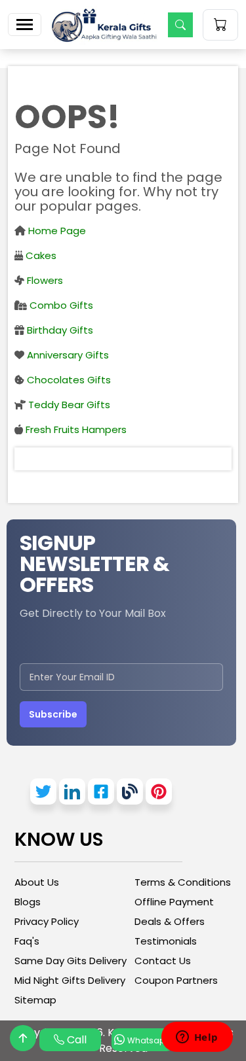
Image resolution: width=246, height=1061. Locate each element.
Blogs (27, 902)
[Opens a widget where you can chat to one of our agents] (197, 1038)
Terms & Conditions (182, 882)
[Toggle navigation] (24, 24)
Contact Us (162, 960)
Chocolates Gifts (67, 380)
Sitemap (35, 1000)
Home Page (56, 230)
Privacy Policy (46, 921)
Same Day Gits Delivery (70, 960)
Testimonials (165, 941)
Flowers (43, 280)
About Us (36, 882)
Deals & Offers (169, 921)
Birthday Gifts (58, 330)
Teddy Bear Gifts (68, 404)
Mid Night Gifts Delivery (69, 980)
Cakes (39, 255)
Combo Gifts (60, 305)
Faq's (26, 941)
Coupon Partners (176, 980)
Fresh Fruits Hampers (75, 429)
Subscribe (53, 714)
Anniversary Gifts (66, 355)
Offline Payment (174, 902)
